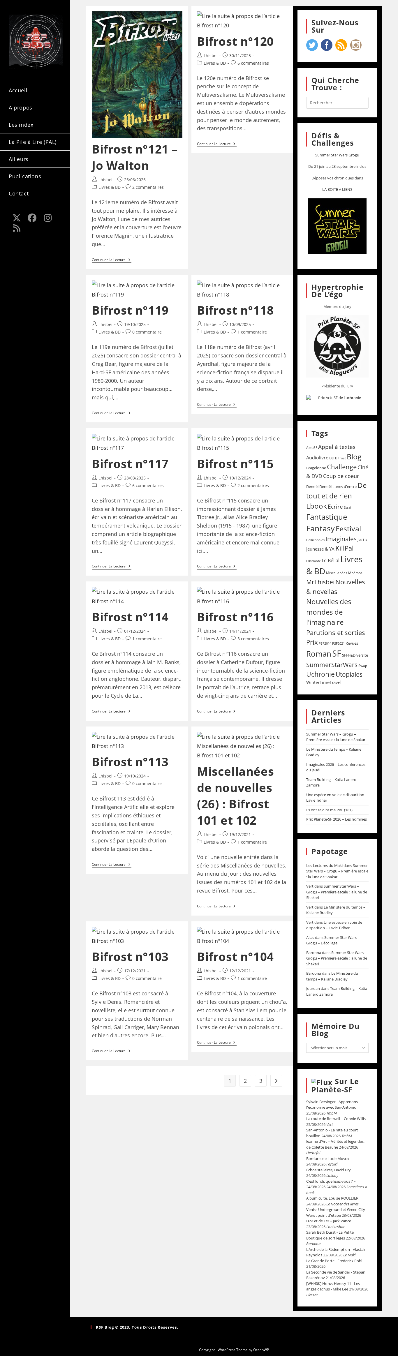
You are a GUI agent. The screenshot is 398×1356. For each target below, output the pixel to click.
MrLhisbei (320, 582)
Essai (347, 507)
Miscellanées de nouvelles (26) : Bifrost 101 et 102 (235, 795)
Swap (362, 665)
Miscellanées (336, 572)
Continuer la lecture (111, 260)
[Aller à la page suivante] (276, 1081)
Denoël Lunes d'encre (338, 486)
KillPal (344, 548)
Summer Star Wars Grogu (337, 155)
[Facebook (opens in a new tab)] (32, 218)
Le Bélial (330, 560)
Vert (310, 886)
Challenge (342, 466)
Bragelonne (316, 467)
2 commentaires (148, 187)
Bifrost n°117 (130, 464)
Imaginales (341, 539)
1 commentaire (252, 332)
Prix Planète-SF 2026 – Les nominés (336, 819)
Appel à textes (336, 447)
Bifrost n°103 (130, 956)
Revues (352, 643)
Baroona (313, 952)
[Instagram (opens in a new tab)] (48, 218)
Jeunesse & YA (320, 549)
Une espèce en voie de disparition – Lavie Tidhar (334, 925)
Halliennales (315, 540)
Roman (318, 654)
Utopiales (349, 674)
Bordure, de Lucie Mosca (327, 1158)
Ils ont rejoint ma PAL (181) (329, 809)
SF (336, 653)
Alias (310, 937)
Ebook (316, 506)
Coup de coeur (341, 475)
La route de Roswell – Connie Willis (336, 1118)
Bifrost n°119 (130, 310)
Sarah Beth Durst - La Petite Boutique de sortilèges (330, 1235)
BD (331, 458)
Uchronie (320, 674)
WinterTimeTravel (323, 682)
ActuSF (311, 447)
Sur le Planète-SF (335, 1085)
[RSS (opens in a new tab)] (16, 228)
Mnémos (355, 573)
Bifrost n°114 (130, 617)
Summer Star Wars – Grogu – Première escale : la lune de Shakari (336, 737)
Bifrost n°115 (235, 464)
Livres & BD (109, 187)
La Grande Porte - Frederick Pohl (334, 1260)
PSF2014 (325, 643)
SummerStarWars (332, 664)
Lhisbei (105, 179)
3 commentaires (253, 638)
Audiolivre (317, 457)
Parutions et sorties (335, 632)
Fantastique (326, 517)
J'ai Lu (362, 540)
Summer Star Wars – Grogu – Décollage (333, 940)
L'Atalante (313, 561)
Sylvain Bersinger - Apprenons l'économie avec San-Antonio (332, 1104)
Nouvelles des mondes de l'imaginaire (328, 612)
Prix (312, 642)
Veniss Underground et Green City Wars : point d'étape (335, 1212)
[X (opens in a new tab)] (16, 218)
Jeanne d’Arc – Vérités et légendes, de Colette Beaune (335, 1144)
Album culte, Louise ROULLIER (332, 1198)
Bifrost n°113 (130, 762)
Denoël (312, 486)
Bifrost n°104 (235, 956)
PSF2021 (338, 643)
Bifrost (340, 458)
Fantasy (320, 528)
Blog (354, 456)
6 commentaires (253, 63)
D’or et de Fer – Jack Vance (328, 1220)
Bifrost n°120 (235, 41)
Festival (348, 528)
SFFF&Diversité (355, 655)
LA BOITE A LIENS (337, 189)
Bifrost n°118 (235, 310)
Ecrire (335, 506)
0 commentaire (147, 332)
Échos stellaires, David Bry (328, 1169)
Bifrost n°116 (235, 617)
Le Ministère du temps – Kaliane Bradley (332, 976)
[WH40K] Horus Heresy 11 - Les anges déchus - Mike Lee (333, 1286)
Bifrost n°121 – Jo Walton (135, 157)
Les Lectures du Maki (324, 865)
